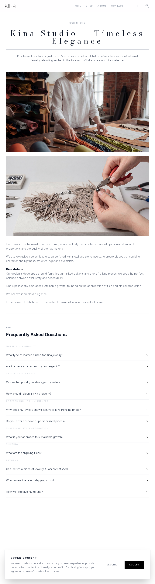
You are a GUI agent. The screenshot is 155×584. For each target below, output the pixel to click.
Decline (112, 564)
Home (77, 6)
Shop (89, 6)
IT (137, 6)
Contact (117, 6)
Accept (134, 564)
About (102, 6)
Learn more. (52, 571)
